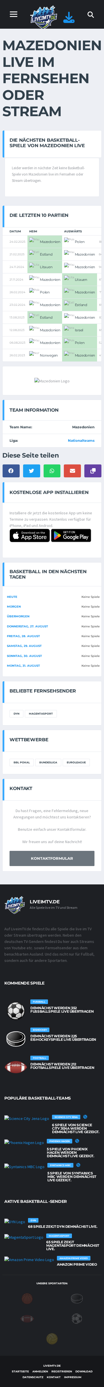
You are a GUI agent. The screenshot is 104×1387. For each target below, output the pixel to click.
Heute (12, 597)
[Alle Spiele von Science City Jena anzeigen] (26, 1118)
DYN (16, 713)
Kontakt (54, 1377)
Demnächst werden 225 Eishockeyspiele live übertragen (63, 1038)
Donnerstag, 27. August (27, 626)
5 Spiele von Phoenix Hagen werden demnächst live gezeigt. (70, 1152)
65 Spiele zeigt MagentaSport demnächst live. (72, 1245)
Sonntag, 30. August (24, 656)
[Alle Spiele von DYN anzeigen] (14, 1221)
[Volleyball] (52, 1338)
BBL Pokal (22, 762)
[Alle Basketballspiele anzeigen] (85, 1117)
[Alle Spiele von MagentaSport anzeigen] (23, 1237)
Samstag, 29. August (24, 646)
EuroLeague (76, 762)
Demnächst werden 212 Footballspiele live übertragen (62, 1066)
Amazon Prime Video (77, 1264)
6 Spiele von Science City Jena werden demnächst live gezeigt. (75, 1128)
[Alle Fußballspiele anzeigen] (15, 1010)
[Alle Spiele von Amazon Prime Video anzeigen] (29, 1259)
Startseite (20, 1371)
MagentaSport (41, 713)
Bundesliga (48, 762)
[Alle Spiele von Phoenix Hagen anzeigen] (24, 1142)
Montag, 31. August (23, 666)
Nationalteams (81, 440)
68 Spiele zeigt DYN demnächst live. (62, 1226)
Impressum (72, 1377)
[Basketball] (27, 1298)
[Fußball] (77, 1318)
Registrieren (61, 1371)
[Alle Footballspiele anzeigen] (15, 1067)
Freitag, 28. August (23, 636)
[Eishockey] (77, 1298)
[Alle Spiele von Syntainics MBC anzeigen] (24, 1166)
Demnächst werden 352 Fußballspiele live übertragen (62, 1009)
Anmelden (40, 1371)
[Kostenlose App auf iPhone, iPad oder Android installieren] (69, 20)
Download (83, 1371)
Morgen (14, 606)
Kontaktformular (52, 858)
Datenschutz (33, 1377)
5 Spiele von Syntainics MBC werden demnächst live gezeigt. (71, 1176)
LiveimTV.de (51, 1365)
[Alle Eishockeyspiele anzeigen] (15, 1039)
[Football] (27, 1318)
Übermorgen (18, 616)
